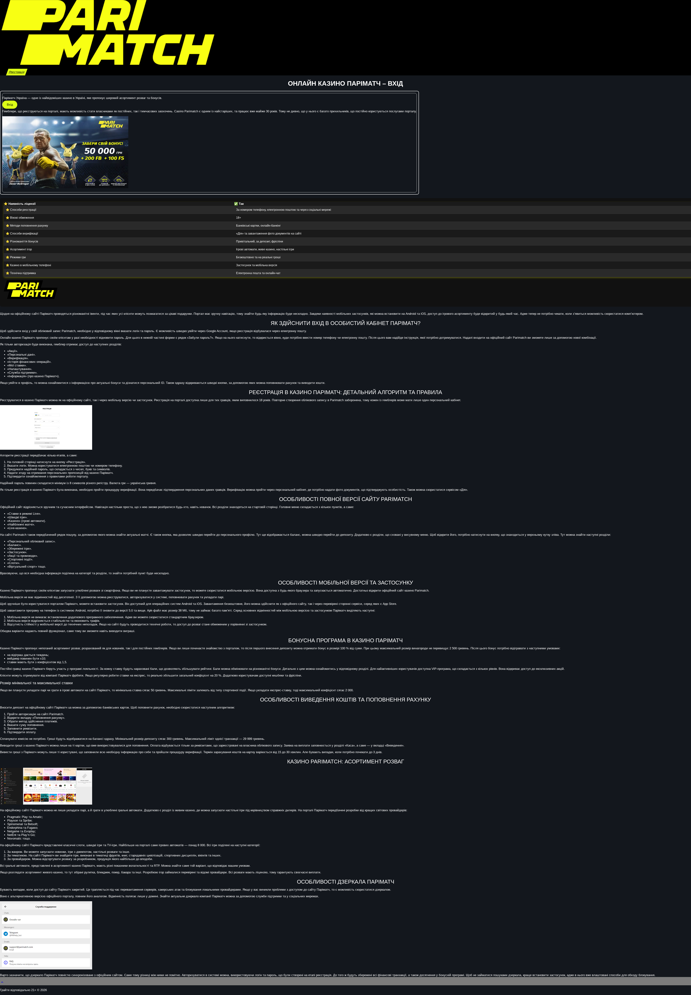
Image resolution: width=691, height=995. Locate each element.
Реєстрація (16, 72)
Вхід (10, 104)
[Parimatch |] (108, 64)
